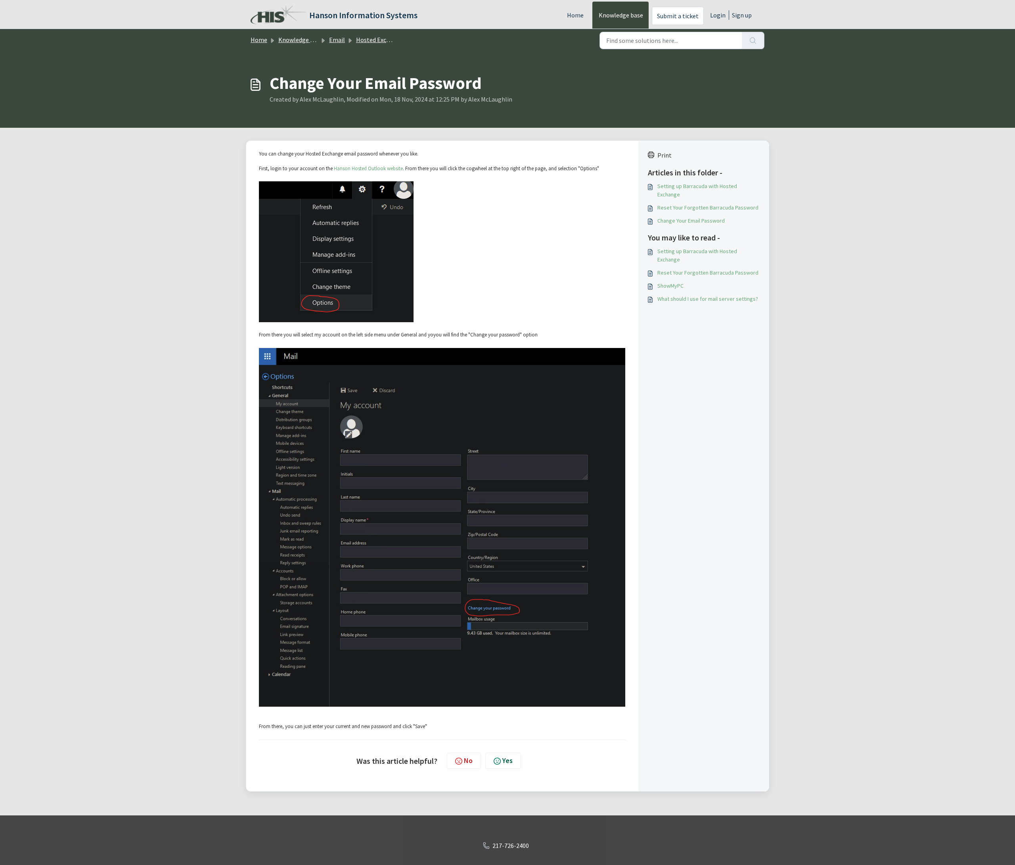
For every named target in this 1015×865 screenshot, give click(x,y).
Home (575, 15)
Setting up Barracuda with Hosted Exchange (697, 190)
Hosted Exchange (379, 40)
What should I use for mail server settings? (707, 298)
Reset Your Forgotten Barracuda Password (707, 207)
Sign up (742, 15)
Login (718, 15)
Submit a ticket (678, 16)
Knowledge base (621, 15)
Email (337, 40)
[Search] (753, 40)
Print (664, 155)
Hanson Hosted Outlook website (368, 168)
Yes (507, 760)
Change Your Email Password (691, 220)
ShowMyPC (670, 285)
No (468, 760)
